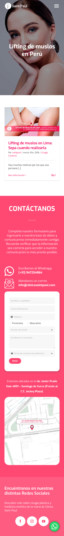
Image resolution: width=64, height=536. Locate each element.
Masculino (35, 323)
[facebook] (20, 521)
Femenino (17, 323)
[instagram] (32, 521)
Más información (16, 175)
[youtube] (44, 521)
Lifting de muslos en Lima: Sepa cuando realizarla (30, 145)
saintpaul (16, 152)
